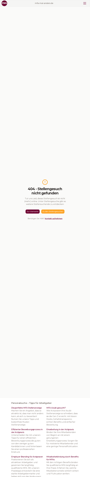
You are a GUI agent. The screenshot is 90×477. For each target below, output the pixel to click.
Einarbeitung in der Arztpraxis (60, 429)
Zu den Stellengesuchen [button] (52, 211)
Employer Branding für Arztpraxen (27, 457)
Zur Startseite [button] (32, 211)
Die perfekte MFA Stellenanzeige (26, 408)
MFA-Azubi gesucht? (56, 408)
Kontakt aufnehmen (53, 219)
